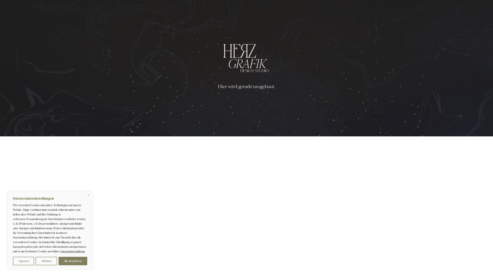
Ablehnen (46, 261)
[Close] (88, 195)
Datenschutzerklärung (72, 251)
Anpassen (23, 261)
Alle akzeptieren (73, 261)
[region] (50, 230)
